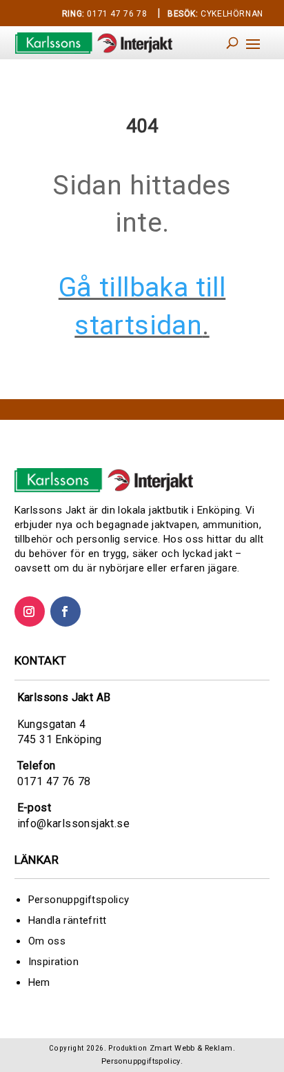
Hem (39, 982)
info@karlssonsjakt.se (73, 823)
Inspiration (53, 961)
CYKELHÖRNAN (215, 14)
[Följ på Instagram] (29, 611)
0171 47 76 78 (104, 14)
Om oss (46, 941)
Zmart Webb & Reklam (191, 1048)
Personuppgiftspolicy (79, 899)
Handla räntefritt (67, 920)
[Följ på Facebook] (65, 611)
